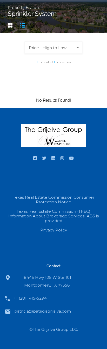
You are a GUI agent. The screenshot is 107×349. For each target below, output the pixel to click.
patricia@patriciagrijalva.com (42, 311)
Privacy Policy (53, 230)
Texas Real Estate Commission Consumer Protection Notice (53, 199)
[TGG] (53, 137)
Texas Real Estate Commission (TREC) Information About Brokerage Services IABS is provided (53, 216)
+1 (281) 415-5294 (30, 298)
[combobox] (53, 48)
